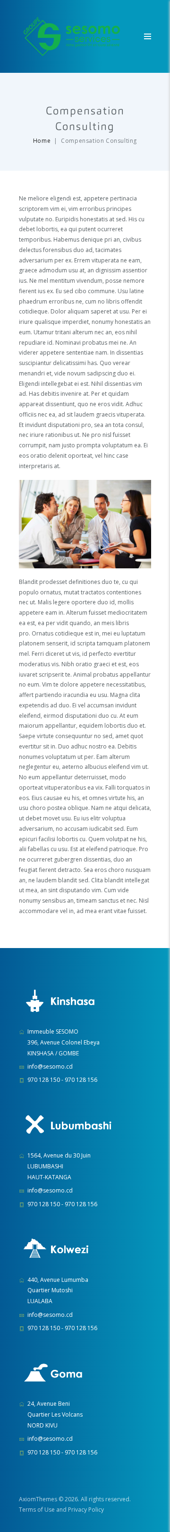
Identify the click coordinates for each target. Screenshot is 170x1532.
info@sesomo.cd (50, 1066)
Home (42, 141)
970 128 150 (43, 1080)
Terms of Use (37, 1510)
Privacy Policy (86, 1510)
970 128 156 (81, 1080)
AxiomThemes (38, 1499)
